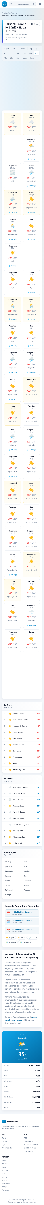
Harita (4, 1141)
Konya (4, 1187)
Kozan (26, 876)
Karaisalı (27, 871)
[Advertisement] (22, 86)
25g (24, 53)
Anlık (25, 58)
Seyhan (26, 885)
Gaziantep (6, 1183)
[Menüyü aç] (39, 4)
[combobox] (22, 4)
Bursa (4, 1174)
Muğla (4, 1177)
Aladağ (8, 862)
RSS (25, 1138)
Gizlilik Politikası (30, 1148)
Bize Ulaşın (28, 1151)
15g (11, 53)
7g (36, 48)
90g (17, 58)
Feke (25, 866)
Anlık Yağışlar (7, 1148)
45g (5, 58)
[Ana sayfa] (4, 4)
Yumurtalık (28, 890)
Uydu (4, 1144)
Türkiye (14, 13)
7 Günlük (11, 942)
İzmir (4, 1167)
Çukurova (9, 866)
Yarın (15, 48)
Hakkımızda (28, 1141)
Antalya (5, 1170)
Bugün (6, 48)
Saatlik (22, 48)
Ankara (4, 1164)
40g (36, 53)
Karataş (8, 876)
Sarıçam (8, 885)
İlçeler (32, 58)
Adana (4, 1180)
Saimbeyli (27, 880)
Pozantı (8, 880)
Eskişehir (5, 1190)
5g (31, 48)
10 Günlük (25, 942)
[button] (12, 124)
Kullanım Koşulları (31, 1144)
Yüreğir (8, 895)
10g (5, 53)
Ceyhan (27, 862)
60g (11, 58)
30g (30, 53)
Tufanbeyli (9, 890)
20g (17, 53)
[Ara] (33, 4)
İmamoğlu (9, 871)
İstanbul (5, 1160)
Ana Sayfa (6, 13)
